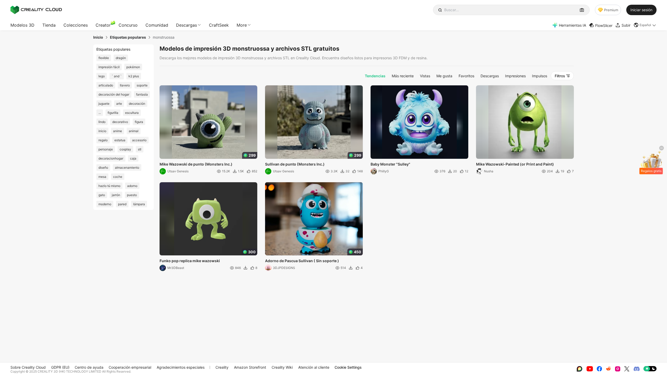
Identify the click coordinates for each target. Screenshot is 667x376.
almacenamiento (127, 167)
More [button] (242, 25)
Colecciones (75, 25)
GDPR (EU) (60, 367)
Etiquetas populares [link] (128, 37)
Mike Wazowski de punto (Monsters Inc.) (196, 164)
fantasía (142, 94)
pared (122, 204)
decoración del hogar (113, 94)
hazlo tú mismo (109, 186)
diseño (103, 167)
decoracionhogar (110, 158)
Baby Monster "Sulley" (390, 164)
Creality (222, 367)
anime (117, 131)
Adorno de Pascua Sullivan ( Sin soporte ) (302, 260)
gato (101, 195)
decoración (137, 103)
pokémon (133, 67)
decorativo (120, 122)
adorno (132, 186)
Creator (103, 25)
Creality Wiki (282, 367)
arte (119, 103)
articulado (105, 85)
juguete (103, 103)
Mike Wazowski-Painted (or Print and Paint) (515, 164)
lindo (102, 122)
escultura (132, 113)
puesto (132, 195)
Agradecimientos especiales (180, 367)
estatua (119, 140)
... (99, 113)
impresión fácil (109, 67)
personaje (105, 149)
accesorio (139, 140)
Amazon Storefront (250, 367)
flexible (103, 58)
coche (117, 177)
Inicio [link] (98, 37)
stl (139, 149)
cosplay (125, 149)
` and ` (117, 76)
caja (133, 158)
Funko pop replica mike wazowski (190, 260)
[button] (645, 25)
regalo (103, 140)
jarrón (116, 195)
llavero (125, 85)
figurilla (113, 113)
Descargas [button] (186, 25)
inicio (102, 131)
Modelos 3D (22, 25)
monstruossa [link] (163, 37)
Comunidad (156, 25)
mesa (102, 177)
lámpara (139, 204)
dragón (121, 58)
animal (133, 131)
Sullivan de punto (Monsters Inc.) (295, 164)
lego (101, 76)
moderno (104, 204)
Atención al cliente (313, 367)
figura (139, 122)
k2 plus (133, 76)
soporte (142, 85)
